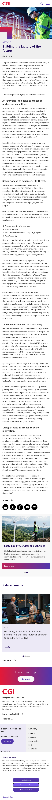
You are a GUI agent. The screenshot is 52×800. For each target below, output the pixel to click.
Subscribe (7, 741)
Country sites (33, 741)
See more (6, 660)
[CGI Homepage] (6, 3)
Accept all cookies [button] (26, 780)
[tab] (25, 573)
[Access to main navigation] (48, 4)
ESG (30, 745)
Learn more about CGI (10, 714)
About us (32, 733)
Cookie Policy (8, 797)
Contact (26, 679)
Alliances (32, 737)
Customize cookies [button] (26, 785)
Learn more (24, 566)
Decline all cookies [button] (26, 790)
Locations (32, 749)
